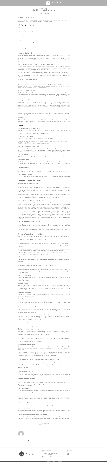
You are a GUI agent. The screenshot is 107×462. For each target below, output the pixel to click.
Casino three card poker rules (25, 50)
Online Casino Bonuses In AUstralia (26, 25)
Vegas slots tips (22, 27)
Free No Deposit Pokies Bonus (61, 440)
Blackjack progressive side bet (25, 48)
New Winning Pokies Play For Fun (26, 31)
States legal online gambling (25, 36)
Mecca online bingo (23, 33)
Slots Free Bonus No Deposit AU (26, 44)
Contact (87, 3)
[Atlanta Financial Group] (53, 3)
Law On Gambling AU (24, 38)
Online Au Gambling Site (25, 440)
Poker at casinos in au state (25, 29)
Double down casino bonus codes (26, 46)
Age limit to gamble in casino (25, 40)
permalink (54, 427)
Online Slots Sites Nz (22, 125)
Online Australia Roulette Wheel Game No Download (29, 180)
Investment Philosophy (77, 3)
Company (20, 3)
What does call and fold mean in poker (27, 42)
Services (26, 3)
